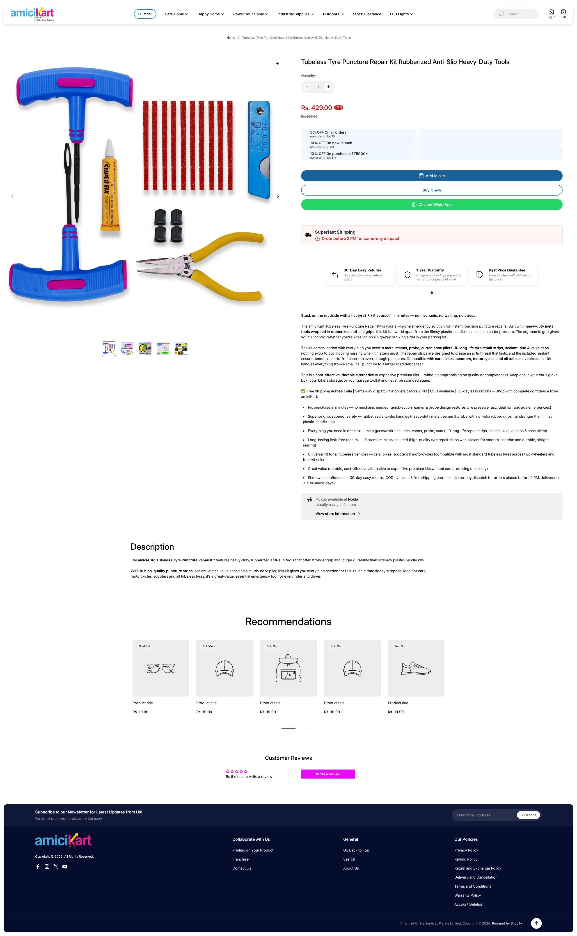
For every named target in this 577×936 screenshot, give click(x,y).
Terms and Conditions (472, 886)
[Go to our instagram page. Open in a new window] (47, 866)
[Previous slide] (12, 196)
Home (231, 37)
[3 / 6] (145, 349)
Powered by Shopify (507, 923)
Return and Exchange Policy (477, 868)
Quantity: (308, 75)
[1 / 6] (109, 349)
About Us (351, 868)
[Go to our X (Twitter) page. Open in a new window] (56, 866)
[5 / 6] (181, 349)
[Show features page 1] (432, 293)
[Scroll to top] (536, 923)
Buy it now (432, 190)
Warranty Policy (467, 895)
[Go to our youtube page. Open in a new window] (65, 866)
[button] (288, 728)
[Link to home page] (63, 842)
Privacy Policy (466, 850)
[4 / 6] (163, 349)
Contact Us (241, 868)
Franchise (240, 859)
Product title (143, 703)
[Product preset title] (161, 668)
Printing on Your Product (252, 850)
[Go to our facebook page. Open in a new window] (38, 866)
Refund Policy (466, 859)
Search (349, 859)
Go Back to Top (356, 850)
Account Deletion (468, 904)
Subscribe (528, 815)
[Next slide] (277, 196)
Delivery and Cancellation (475, 877)
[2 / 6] (127, 349)
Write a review (328, 774)
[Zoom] (277, 63)
